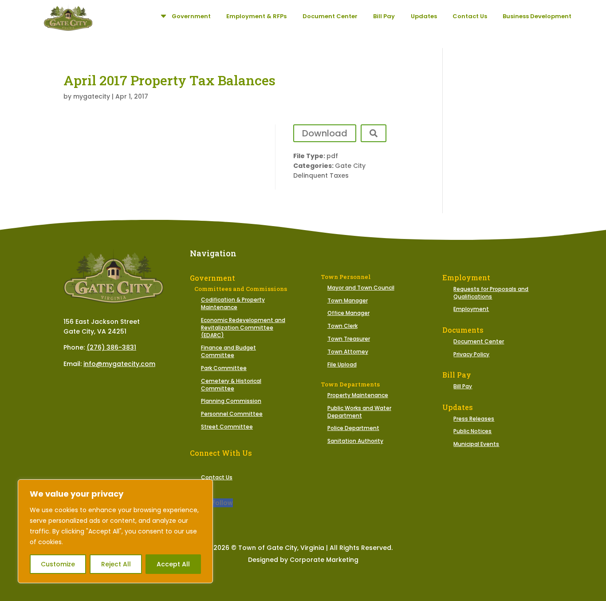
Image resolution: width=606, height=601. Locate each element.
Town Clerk (342, 326)
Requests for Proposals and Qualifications (490, 292)
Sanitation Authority (355, 441)
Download (324, 133)
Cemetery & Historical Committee (231, 384)
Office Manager (348, 313)
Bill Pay (462, 386)
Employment (471, 309)
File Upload (342, 364)
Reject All (116, 564)
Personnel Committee (232, 414)
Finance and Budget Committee (228, 351)
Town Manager (347, 300)
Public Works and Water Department (359, 411)
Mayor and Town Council (360, 287)
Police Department (353, 428)
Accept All (173, 564)
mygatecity (91, 96)
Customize (58, 564)
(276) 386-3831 (111, 347)
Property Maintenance (357, 395)
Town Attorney (347, 351)
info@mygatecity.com (119, 363)
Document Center (478, 341)
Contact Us (216, 477)
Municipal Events (476, 444)
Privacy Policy (471, 354)
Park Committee (224, 368)
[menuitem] (184, 16)
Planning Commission (231, 401)
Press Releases (473, 418)
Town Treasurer (348, 338)
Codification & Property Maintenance (233, 303)
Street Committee (227, 426)
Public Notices (472, 431)
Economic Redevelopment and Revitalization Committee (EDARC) (243, 327)
